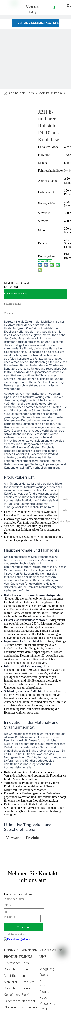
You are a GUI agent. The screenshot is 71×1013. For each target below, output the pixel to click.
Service (27, 995)
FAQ (32, 12)
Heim (25, 963)
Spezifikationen (12, 303)
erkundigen (45, 261)
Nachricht (28, 1001)
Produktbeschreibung (15, 293)
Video (26, 988)
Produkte (28, 982)
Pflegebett (11, 1007)
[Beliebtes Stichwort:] (54, 7)
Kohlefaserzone (15, 995)
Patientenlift (12, 1001)
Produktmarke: (23, 283)
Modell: (9, 283)
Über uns (32, 6)
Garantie (8, 313)
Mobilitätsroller (14, 976)
